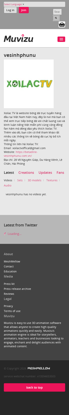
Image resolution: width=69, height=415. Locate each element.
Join (23, 10)
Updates (45, 172)
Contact (9, 266)
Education (10, 271)
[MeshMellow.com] (38, 368)
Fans (60, 172)
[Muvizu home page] (18, 37)
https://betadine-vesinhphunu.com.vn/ (21, 154)
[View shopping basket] (62, 24)
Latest (9, 172)
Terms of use (12, 311)
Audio (7, 185)
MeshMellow (12, 261)
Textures (52, 180)
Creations (26, 172)
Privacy (8, 306)
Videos (8, 180)
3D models (34, 180)
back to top (34, 387)
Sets (20, 180)
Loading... (14, 234)
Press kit (9, 284)
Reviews (9, 294)
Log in (10, 10)
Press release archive (17, 289)
